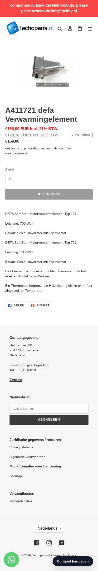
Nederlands (47, 528)
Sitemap (16, 476)
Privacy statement (23, 447)
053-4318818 (26, 370)
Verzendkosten (21, 501)
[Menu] (90, 28)
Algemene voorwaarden (27, 457)
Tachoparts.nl (41, 555)
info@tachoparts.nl (35, 365)
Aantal (9, 169)
